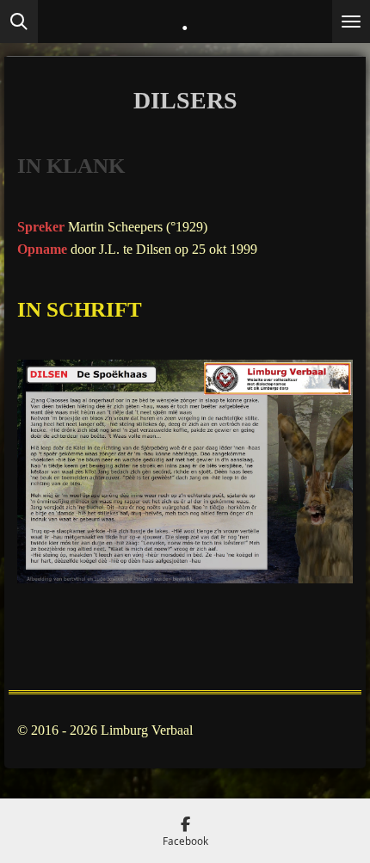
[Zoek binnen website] (19, 21)
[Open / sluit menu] (351, 21)
